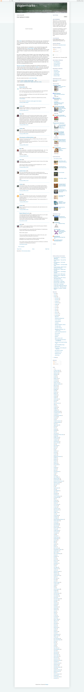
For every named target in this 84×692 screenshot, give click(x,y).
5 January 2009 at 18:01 (23, 133)
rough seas (56, 583)
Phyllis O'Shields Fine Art (24, 213)
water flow (56, 653)
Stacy (20, 113)
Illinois (55, 470)
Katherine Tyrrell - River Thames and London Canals (60, 278)
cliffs (54, 404)
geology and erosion (57, 456)
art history (55, 381)
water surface (56, 656)
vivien (20, 159)
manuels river (56, 508)
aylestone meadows (57, 383)
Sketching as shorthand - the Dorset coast (60, 330)
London (55, 507)
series (55, 601)
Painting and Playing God (59, 318)
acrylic (55, 375)
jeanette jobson (56, 479)
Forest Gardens (22, 98)
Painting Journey (58, 353)
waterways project (57, 667)
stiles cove (56, 620)
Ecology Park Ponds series (59, 434)
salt (54, 586)
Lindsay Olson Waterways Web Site (60, 285)
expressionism (56, 441)
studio (55, 630)
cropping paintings (57, 422)
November (57, 299)
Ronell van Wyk (56, 75)
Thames (55, 637)
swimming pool (56, 634)
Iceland (55, 468)
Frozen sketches (58, 319)
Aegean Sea (56, 378)
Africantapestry (57, 98)
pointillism (55, 556)
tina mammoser (57, 638)
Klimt (55, 485)
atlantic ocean (56, 382)
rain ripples (56, 567)
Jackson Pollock (30, 48)
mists (55, 513)
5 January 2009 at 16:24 (23, 124)
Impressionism (56, 471)
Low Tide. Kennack (58, 327)
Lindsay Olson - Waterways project (60, 286)
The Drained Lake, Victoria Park (62, 196)
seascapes (56, 600)
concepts (55, 414)
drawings (55, 430)
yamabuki (55, 678)
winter (55, 672)
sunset (55, 632)
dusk (55, 431)
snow (55, 611)
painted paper (56, 538)
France (55, 453)
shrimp (55, 605)
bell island (55, 388)
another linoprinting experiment (60, 331)
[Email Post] (35, 80)
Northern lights (56, 527)
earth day (55, 433)
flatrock (55, 446)
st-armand (56, 616)
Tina (23, 69)
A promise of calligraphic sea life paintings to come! (62, 202)
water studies (56, 654)
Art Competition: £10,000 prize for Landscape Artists (62, 133)
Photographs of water (58, 549)
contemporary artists (26, 81)
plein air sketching (57, 553)
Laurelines (56, 101)
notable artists (56, 530)
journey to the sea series (58, 481)
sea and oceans (57, 593)
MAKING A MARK (57, 85)
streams (55, 626)
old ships (55, 535)
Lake (55, 489)
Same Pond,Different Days (59, 344)
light (54, 498)
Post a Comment (21, 246)
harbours (55, 463)
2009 (55, 296)
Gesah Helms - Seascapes (59, 284)
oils (54, 534)
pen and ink (56, 548)
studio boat (56, 631)
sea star (55, 597)
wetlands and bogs (57, 669)
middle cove (56, 512)
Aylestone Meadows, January (60, 324)
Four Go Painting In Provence (60, 139)
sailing (55, 585)
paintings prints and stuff (59, 106)
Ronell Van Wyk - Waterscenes (59, 282)
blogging (55, 389)
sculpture (55, 591)
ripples (55, 576)
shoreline (55, 604)
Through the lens (57, 147)
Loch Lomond (56, 504)
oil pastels (55, 533)
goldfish (55, 457)
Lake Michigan (56, 490)
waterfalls (55, 661)
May (56, 309)
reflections (56, 574)
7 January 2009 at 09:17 (23, 201)
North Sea (56, 526)
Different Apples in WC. (58, 99)
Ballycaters (57, 316)
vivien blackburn (57, 649)
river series (56, 578)
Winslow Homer (57, 671)
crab (54, 419)
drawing (55, 429)
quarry (55, 564)
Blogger (46, 684)
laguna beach (56, 487)
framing (55, 452)
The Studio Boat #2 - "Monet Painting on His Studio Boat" (63, 190)
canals (55, 396)
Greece (55, 460)
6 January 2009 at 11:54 (23, 156)
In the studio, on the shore (59, 115)
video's (37, 66)
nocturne (55, 522)
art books (55, 379)
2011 (55, 293)
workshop (55, 675)
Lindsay (40, 81)
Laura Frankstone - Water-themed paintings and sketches (60, 267)
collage (55, 408)
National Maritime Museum (59, 519)
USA (54, 645)
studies (55, 628)
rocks (55, 580)
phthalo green (56, 550)
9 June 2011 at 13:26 (23, 220)
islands (55, 475)
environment (56, 438)
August (56, 304)
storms (55, 624)
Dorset (55, 426)
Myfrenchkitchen (57, 93)
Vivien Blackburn (57, 61)
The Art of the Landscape (59, 131)
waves (55, 668)
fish (54, 444)
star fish (55, 617)
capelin (55, 397)
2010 (55, 295)
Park (55, 542)
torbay (55, 641)
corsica (55, 418)
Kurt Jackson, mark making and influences (63, 161)
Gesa (20, 148)
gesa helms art (57, 236)
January (56, 315)
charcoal (55, 400)
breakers (55, 392)
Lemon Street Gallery (33, 78)
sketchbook (56, 606)
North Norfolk (56, 524)
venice (55, 646)
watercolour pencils (57, 660)
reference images (57, 571)
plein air (55, 552)
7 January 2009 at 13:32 (23, 209)
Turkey (55, 643)
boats (55, 390)
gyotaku (55, 461)
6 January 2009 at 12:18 (23, 180)
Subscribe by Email (62, 44)
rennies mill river (57, 575)
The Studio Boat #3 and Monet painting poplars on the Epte (62, 185)
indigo (55, 472)
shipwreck (55, 602)
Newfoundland (56, 520)
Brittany (55, 393)
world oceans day (57, 676)
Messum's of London (21, 65)
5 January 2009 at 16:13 (23, 110)
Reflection (55, 572)
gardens (55, 455)
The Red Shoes (57, 222)
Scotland (55, 590)
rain (54, 565)
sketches (55, 608)
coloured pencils (57, 411)
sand (55, 587)
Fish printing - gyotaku (63, 178)
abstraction (56, 374)
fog (54, 449)
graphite (55, 459)
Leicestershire (56, 497)
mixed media (56, 515)
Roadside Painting (62, 223)
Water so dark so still (58, 338)
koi (54, 486)
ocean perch (56, 531)
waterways (56, 665)
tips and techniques (57, 639)
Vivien (20, 40)
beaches (55, 386)
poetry (55, 554)
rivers (55, 579)
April (56, 310)
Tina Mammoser (57, 64)
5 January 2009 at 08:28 (23, 102)
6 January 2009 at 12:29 (23, 190)
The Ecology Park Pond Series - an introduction (60, 340)
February (57, 313)
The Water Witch (58, 326)
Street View (56, 627)
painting (55, 539)
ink (54, 474)
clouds (55, 405)
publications (56, 563)
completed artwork (57, 412)
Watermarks (26, 5)
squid (55, 613)
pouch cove (56, 560)
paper (55, 541)
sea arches (56, 594)
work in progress (57, 673)
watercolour (56, 658)
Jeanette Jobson (22, 170)
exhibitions (56, 440)
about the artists (57, 371)
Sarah (20, 194)
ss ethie (55, 615)
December (57, 298)
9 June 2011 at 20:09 (23, 244)
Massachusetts (56, 509)
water (55, 650)
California (55, 394)
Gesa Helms (56, 70)
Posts (55, 49)
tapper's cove (56, 635)
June (56, 307)
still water (55, 623)
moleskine (56, 516)
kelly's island (56, 483)
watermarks (56, 664)
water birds (56, 652)
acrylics (55, 377)
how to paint (56, 464)
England (32, 81)
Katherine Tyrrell (57, 65)
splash (55, 612)
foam (55, 448)
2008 (55, 357)
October (56, 301)
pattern (55, 546)
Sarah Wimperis (57, 74)
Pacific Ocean (56, 537)
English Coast (56, 437)
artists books (57, 355)
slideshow (55, 609)
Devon (55, 423)
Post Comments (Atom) (26, 250)
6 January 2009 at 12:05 (23, 167)
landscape (56, 493)
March (56, 312)
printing (55, 561)
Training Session (58, 321)
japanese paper (57, 478)
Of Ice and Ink (57, 333)
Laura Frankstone (57, 63)
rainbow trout (56, 568)
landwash (55, 494)
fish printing (56, 445)
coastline (21, 81)
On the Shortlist (61, 172)
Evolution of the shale (62, 116)
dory (54, 427)
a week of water (57, 370)
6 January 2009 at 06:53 (23, 144)
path (54, 545)
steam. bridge (56, 619)
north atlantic (56, 523)
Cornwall (55, 416)
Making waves (57, 346)
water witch (56, 657)
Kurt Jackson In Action (58, 158)
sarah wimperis (56, 589)
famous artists (36, 81)
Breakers (56, 336)
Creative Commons (57, 420)
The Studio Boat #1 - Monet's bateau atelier (63, 167)
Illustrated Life (57, 215)
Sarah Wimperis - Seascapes (59, 281)
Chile (55, 401)
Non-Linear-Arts (57, 229)
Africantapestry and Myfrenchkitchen (26, 137)
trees (55, 642)
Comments (56, 51)
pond (55, 557)
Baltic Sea (55, 385)
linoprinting (56, 501)
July (56, 305)
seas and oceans (57, 598)
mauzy (55, 511)
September (57, 302)
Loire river (56, 505)
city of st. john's (56, 403)
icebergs (55, 467)
